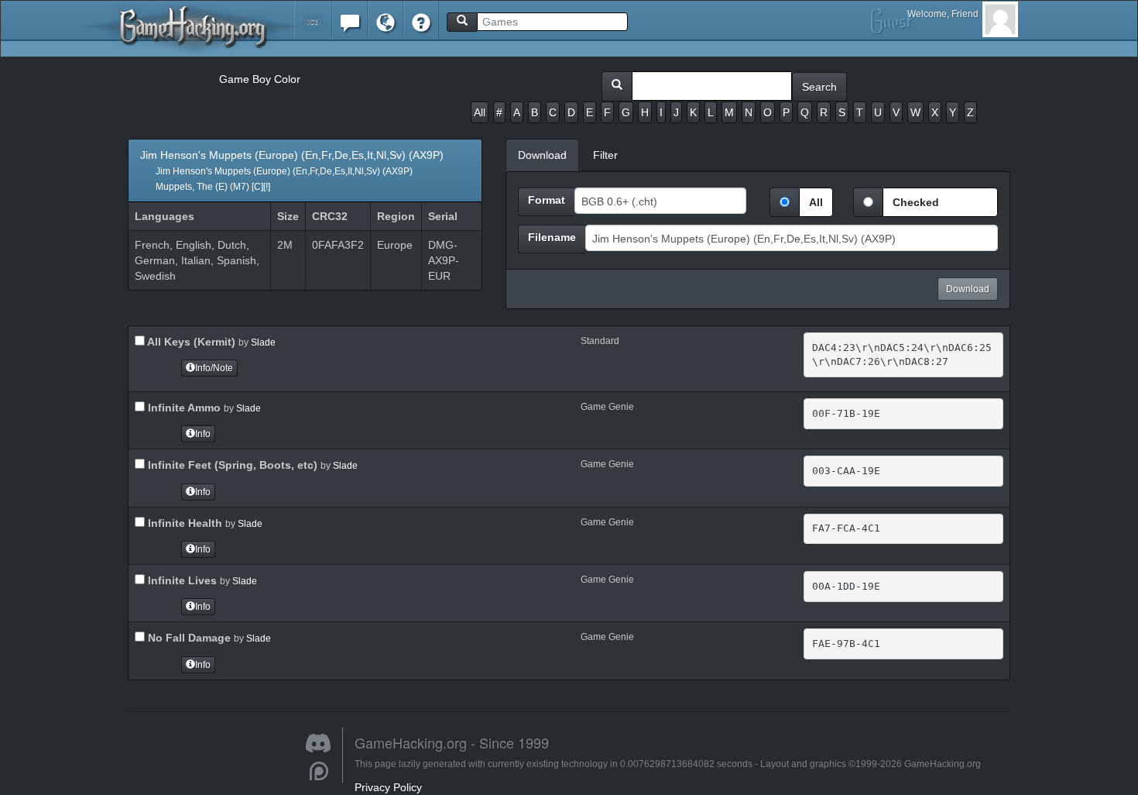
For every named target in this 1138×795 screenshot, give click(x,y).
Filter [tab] (605, 155)
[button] (313, 19)
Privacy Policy (388, 787)
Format (546, 199)
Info (203, 433)
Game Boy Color (259, 79)
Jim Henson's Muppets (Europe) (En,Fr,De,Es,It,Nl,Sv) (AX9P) (292, 170)
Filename (552, 237)
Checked (916, 202)
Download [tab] (542, 155)
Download (967, 289)
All (479, 112)
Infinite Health (183, 523)
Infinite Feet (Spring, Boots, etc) (231, 465)
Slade (263, 342)
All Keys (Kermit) (190, 342)
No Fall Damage (188, 638)
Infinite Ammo (183, 407)
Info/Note (214, 368)
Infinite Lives (181, 580)
